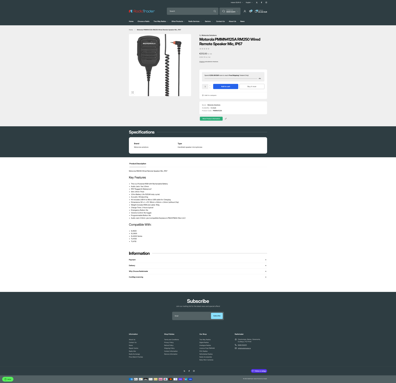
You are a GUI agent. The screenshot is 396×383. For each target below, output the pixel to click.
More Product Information (211, 119)
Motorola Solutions (208, 35)
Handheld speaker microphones (190, 147)
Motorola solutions (141, 147)
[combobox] (192, 11)
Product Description (137, 164)
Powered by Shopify (262, 378)
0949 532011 (242, 345)
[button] (261, 11)
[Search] (215, 11)
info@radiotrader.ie (244, 348)
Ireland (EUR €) (236, 2)
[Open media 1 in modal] (160, 65)
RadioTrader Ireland (252, 378)
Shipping (201, 61)
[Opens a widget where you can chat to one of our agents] (7, 379)
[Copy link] (226, 119)
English (248, 2)
